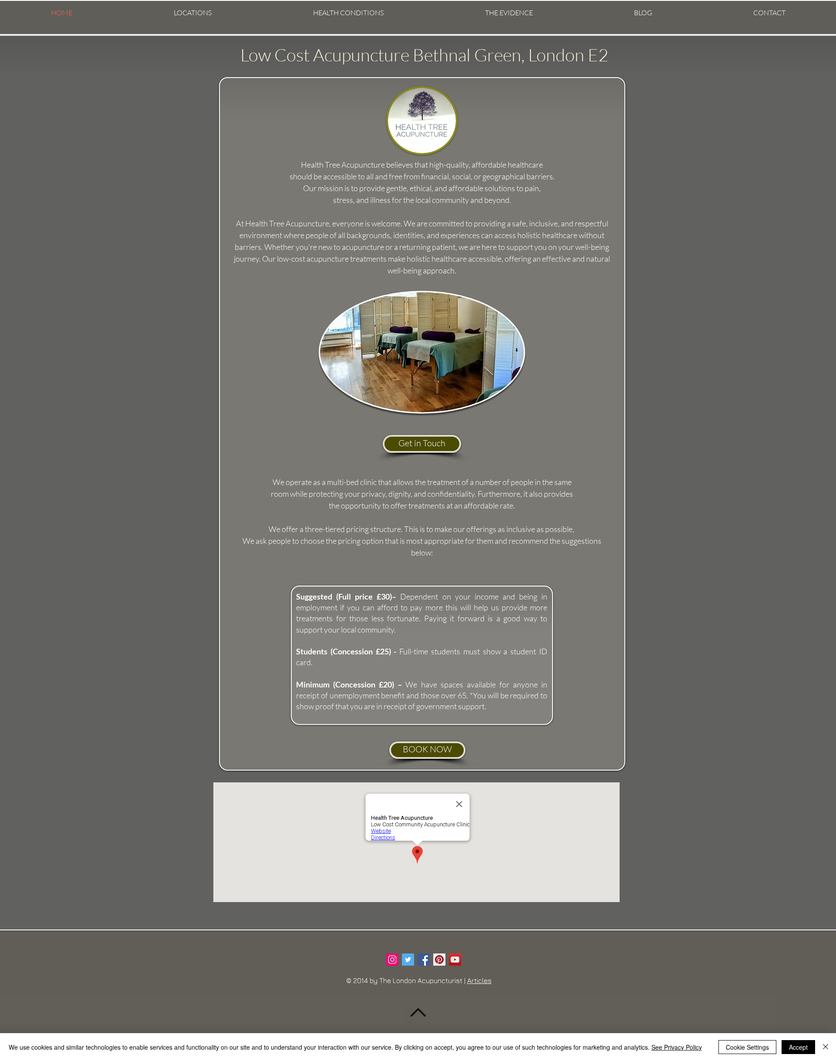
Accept (798, 1047)
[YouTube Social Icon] (455, 959)
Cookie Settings (747, 1047)
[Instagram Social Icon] (392, 959)
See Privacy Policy (676, 1047)
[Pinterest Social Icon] (439, 959)
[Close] (825, 1047)
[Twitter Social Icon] (408, 959)
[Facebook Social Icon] (424, 959)
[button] (192, 13)
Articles (479, 980)
